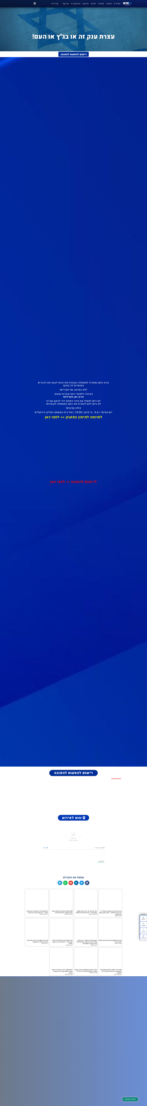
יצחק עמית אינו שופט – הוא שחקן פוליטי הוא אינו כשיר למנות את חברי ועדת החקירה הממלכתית (86, 942)
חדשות (109, 3)
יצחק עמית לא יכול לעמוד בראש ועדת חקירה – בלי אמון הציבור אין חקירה (37, 912)
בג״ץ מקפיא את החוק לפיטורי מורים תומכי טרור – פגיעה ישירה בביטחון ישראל (62, 942)
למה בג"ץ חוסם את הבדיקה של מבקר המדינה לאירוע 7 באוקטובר (37, 941)
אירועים (85, 3)
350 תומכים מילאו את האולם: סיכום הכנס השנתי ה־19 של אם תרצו (62, 912)
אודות (118, 3)
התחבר (45, 847)
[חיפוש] (143, 917)
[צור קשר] (143, 936)
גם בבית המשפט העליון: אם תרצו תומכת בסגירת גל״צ (110, 941)
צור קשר (65, 3)
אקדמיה (101, 3)
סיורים (93, 3)
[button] (87, 883)
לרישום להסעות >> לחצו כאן (73, 481)
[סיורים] (143, 929)
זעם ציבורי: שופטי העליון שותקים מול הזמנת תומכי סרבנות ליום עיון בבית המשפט (111, 971)
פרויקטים (76, 3)
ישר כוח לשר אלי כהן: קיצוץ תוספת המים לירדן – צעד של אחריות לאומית (86, 912)
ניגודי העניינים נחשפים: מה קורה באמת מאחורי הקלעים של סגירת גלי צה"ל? (86, 970)
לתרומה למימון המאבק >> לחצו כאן (73, 417)
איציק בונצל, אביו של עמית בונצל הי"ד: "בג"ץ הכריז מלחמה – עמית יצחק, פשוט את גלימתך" (110, 912)
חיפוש (143, 919)
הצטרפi (143, 926)
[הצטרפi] (143, 923)
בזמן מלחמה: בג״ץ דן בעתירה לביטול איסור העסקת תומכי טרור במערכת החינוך (62, 971)
